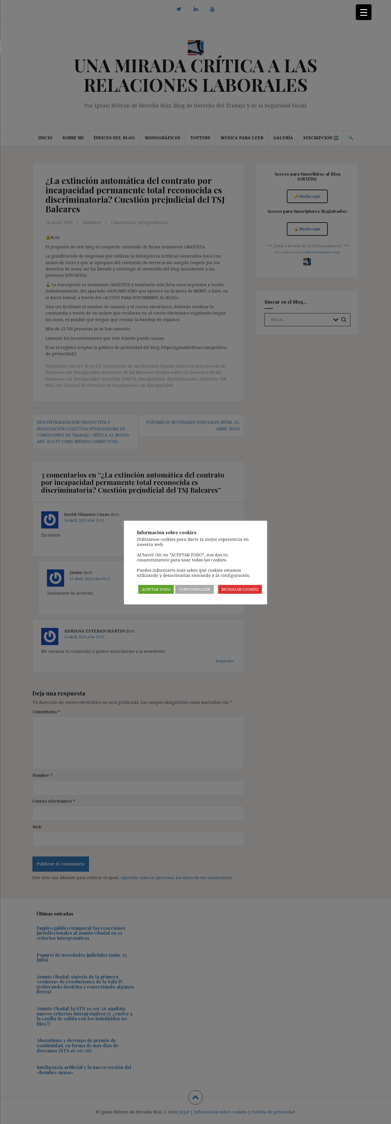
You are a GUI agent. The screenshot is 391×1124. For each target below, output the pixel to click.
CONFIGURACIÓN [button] (194, 589)
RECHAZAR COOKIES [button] (240, 589)
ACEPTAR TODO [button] (156, 589)
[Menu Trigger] (364, 12)
